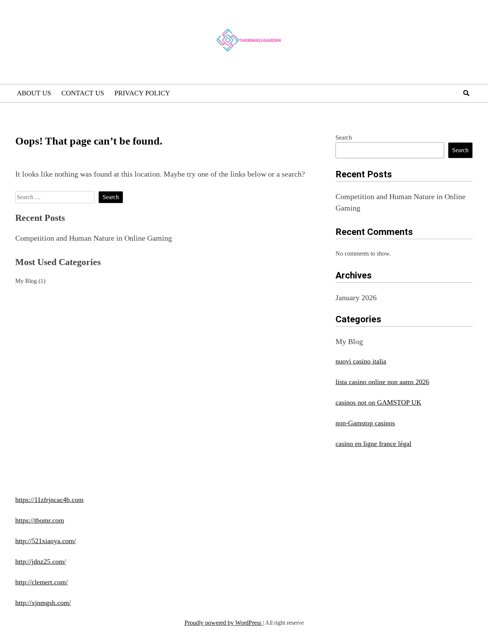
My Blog (26, 281)
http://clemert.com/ (41, 582)
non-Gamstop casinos (365, 423)
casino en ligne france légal (373, 443)
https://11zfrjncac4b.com (49, 499)
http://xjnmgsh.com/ (43, 602)
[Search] (466, 93)
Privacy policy (142, 93)
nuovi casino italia (361, 361)
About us (34, 93)
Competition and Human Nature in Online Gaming (93, 238)
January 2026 (356, 297)
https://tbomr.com (39, 520)
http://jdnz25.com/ (40, 561)
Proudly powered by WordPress (224, 622)
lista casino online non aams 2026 (382, 382)
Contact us (82, 93)
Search (344, 137)
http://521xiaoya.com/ (45, 541)
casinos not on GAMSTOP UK (378, 402)
